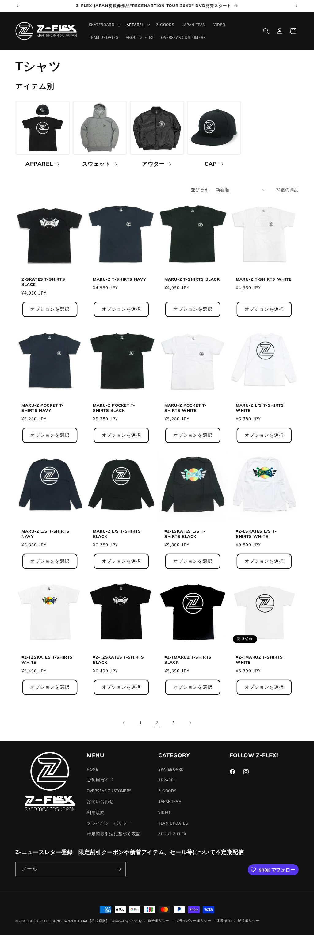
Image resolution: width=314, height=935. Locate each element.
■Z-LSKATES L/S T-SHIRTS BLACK (184, 534)
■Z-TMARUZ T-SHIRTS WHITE (259, 660)
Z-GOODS (167, 790)
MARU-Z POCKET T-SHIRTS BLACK (114, 408)
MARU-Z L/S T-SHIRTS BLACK (117, 534)
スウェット (96, 163)
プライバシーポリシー (109, 823)
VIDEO (164, 812)
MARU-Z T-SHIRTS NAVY (119, 279)
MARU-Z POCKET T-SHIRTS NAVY (42, 408)
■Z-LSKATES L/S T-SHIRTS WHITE (256, 534)
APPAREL (39, 163)
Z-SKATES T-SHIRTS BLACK (43, 282)
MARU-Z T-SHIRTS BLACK (192, 279)
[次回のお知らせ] (296, 6)
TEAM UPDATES (173, 823)
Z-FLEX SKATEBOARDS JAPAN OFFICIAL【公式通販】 (68, 921)
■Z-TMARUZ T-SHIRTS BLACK (188, 660)
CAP (211, 163)
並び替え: (200, 189)
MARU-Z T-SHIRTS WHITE (264, 279)
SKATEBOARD (171, 769)
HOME (92, 769)
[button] (104, 24)
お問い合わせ (100, 801)
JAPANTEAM (170, 801)
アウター (153, 163)
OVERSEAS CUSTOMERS (109, 790)
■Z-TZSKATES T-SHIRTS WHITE (47, 660)
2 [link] (157, 722)
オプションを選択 (50, 309)
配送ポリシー (248, 920)
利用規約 (96, 812)
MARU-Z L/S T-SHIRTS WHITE (260, 408)
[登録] (118, 869)
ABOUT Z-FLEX (172, 834)
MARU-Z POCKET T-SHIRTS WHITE (185, 408)
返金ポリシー (158, 920)
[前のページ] (124, 722)
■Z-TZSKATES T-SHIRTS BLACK (118, 660)
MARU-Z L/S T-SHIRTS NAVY (45, 534)
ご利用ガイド (100, 780)
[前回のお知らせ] (17, 6)
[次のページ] (190, 722)
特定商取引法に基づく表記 (113, 834)
